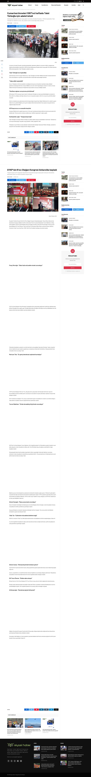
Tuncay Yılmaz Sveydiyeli (73, 29)
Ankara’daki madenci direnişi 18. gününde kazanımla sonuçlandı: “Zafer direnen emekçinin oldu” (47, 765)
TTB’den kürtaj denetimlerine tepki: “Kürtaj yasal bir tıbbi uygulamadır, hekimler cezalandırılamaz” (75, 748)
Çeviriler (74, 5)
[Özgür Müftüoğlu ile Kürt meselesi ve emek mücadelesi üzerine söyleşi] (64, 80)
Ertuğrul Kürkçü (72, 71)
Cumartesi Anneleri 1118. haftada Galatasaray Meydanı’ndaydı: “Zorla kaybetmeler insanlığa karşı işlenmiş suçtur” (50, 153)
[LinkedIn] (2, 71)
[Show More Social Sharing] (37, 26)
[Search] (83, 1)
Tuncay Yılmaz (71, 37)
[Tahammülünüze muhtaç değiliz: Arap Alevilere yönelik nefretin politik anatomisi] (64, 31)
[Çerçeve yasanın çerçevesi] (64, 52)
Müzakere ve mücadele (73, 73)
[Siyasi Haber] (15, 5)
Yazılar (36, 5)
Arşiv (79, 5)
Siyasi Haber (9, 23)
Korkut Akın (71, 44)
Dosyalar (66, 5)
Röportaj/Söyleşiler (56, 5)
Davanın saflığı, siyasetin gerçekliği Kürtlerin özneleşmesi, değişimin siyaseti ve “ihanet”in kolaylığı (76, 98)
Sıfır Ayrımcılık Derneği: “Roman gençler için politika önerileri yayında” (15, 152)
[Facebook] (2, 64)
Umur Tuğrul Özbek (72, 197)
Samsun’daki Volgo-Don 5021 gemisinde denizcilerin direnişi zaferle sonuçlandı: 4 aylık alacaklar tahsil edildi (49, 756)
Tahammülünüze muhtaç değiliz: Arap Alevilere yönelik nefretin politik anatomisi (76, 32)
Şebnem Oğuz (71, 86)
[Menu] (8, 1)
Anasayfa (8, 9)
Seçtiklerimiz (45, 5)
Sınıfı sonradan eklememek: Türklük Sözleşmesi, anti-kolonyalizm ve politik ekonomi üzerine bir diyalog (76, 90)
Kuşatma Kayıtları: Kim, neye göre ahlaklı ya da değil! (76, 46)
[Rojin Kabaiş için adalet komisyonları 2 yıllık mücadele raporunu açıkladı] (63, 756)
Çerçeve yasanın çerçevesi (74, 52)
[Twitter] (2, 67)
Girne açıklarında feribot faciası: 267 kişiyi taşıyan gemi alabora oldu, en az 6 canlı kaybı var (33, 731)
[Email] (2, 77)
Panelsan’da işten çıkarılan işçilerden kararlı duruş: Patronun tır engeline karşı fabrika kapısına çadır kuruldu (32, 153)
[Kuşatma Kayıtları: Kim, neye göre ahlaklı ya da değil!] (64, 45)
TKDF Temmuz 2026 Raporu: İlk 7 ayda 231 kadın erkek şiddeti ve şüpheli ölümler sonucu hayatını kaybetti (75, 763)
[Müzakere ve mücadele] (64, 73)
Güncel (30, 5)
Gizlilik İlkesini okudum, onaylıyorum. (73, 124)
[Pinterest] (2, 74)
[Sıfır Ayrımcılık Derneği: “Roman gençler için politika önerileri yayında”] (15, 145)
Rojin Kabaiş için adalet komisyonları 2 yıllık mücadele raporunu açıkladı (76, 755)
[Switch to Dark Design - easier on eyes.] (83, 5)
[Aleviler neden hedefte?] (64, 39)
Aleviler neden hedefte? (74, 39)
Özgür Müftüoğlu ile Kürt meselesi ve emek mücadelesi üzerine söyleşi (76, 81)
